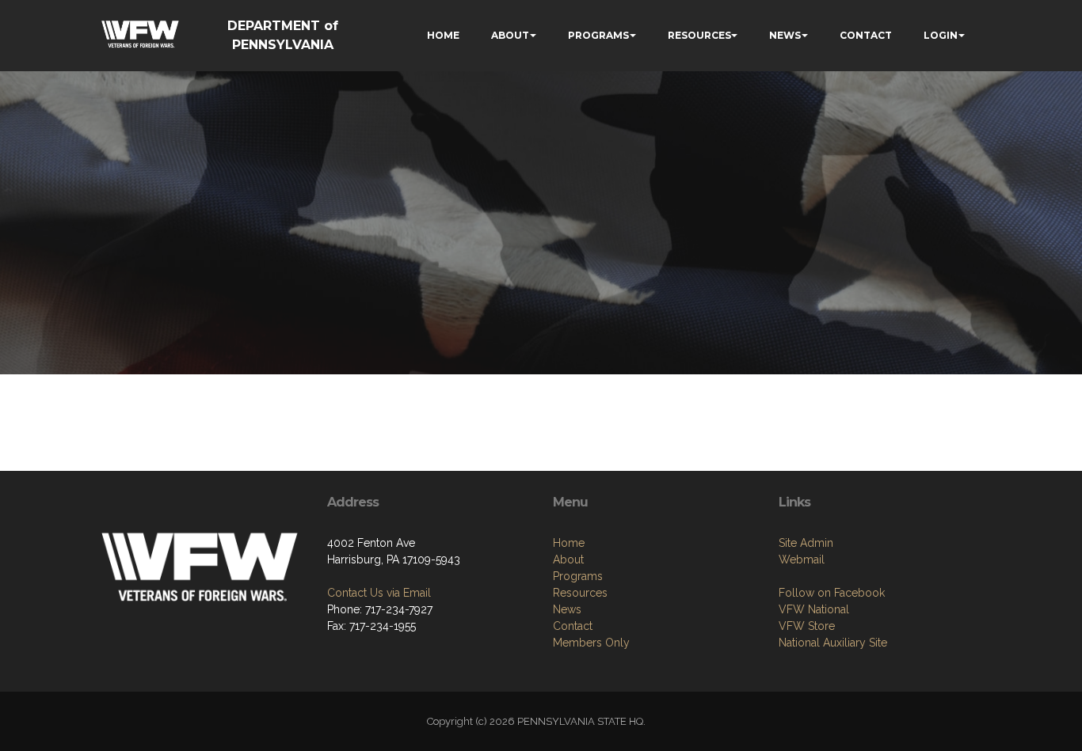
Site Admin (806, 543)
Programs (578, 576)
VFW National (814, 609)
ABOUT (510, 35)
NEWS (785, 35)
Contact (572, 626)
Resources (580, 592)
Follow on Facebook (832, 592)
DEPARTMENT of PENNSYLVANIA (282, 35)
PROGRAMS (598, 35)
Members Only (591, 642)
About (568, 559)
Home (569, 543)
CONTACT (866, 35)
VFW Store (807, 626)
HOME (443, 35)
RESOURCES (699, 35)
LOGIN (941, 35)
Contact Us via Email (379, 592)
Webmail (802, 559)
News (567, 609)
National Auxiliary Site (833, 642)
